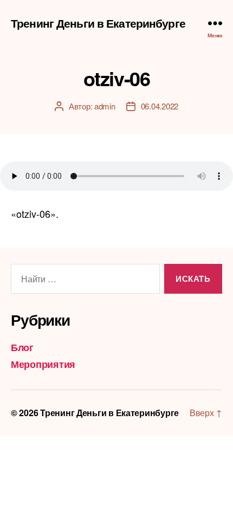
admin (104, 106)
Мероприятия (43, 364)
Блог (22, 347)
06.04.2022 (159, 106)
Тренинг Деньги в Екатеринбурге (98, 23)
